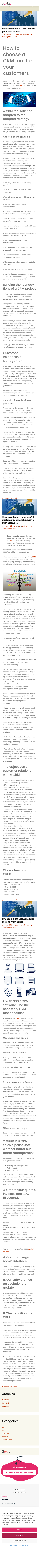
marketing (5, 1433)
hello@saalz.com (19, 1490)
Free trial (5, 1500)
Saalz (21, 86)
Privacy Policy (24, 1545)
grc (21, 35)
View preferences (19, 1541)
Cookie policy (14, 1545)
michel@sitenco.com (9, 528)
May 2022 (5, 1406)
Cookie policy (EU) (8, 1504)
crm (17, 35)
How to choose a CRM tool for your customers (18, 30)
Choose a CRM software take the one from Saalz (18, 920)
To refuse (19, 1535)
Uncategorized (7, 1439)
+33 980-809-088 (19, 1492)
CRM (11, 541)
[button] (36, 1509)
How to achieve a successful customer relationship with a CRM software (18, 520)
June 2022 (5, 1403)
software (25, 35)
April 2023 (5, 1400)
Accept (19, 1530)
